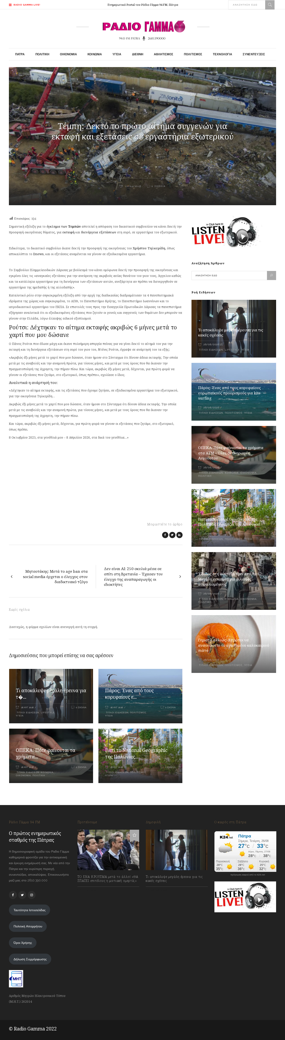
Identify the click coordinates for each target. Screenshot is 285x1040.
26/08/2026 (211, 344)
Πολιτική (39, 775)
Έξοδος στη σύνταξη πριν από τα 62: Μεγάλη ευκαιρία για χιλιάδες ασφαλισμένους (230, 579)
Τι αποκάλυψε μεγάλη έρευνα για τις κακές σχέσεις (174, 879)
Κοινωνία (47, 772)
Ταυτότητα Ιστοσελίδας (30, 910)
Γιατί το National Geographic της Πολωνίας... (136, 753)
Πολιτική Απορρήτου (28, 926)
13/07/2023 (89, 890)
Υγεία (20, 715)
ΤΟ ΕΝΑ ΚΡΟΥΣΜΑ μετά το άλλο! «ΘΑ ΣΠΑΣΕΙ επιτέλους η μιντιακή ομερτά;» (107, 879)
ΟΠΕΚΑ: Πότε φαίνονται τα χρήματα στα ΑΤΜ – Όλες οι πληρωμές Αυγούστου (230, 453)
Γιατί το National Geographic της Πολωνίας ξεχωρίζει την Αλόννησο (229, 522)
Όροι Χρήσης (23, 943)
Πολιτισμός (138, 712)
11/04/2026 (132, 186)
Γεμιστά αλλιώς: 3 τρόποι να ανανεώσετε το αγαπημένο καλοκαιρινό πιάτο (233, 645)
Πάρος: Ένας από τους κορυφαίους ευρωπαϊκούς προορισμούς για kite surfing (229, 393)
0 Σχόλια (159, 186)
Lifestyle (48, 712)
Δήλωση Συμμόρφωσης (30, 959)
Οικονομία (23, 775)
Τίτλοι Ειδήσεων (27, 712)
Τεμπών (74, 226)
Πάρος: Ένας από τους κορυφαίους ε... (129, 693)
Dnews (38, 254)
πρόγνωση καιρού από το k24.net (247, 875)
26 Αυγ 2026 (27, 707)
